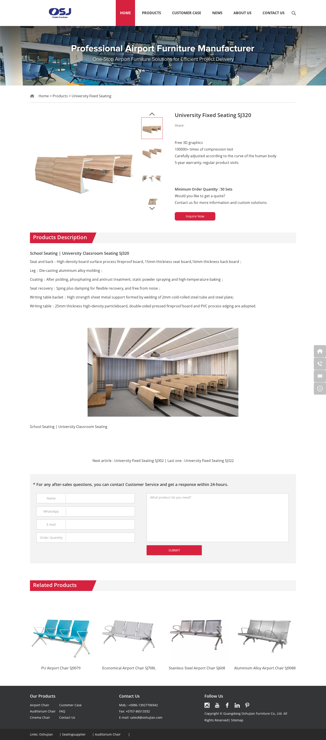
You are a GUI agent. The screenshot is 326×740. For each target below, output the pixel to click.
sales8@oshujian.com (146, 717)
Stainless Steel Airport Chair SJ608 (197, 668)
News (217, 12)
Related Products (55, 585)
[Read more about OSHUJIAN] (207, 705)
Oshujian (46, 734)
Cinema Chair (40, 717)
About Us (242, 12)
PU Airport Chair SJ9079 (61, 668)
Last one (200, 460)
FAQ (62, 711)
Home (125, 12)
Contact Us (274, 12)
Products (151, 12)
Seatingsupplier (74, 734)
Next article (128, 460)
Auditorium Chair (43, 711)
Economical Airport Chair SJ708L (129, 668)
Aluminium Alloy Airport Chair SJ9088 (265, 668)
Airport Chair (39, 705)
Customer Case (186, 12)
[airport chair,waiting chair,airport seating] (60, 12)
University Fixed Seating (91, 95)
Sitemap (237, 720)
